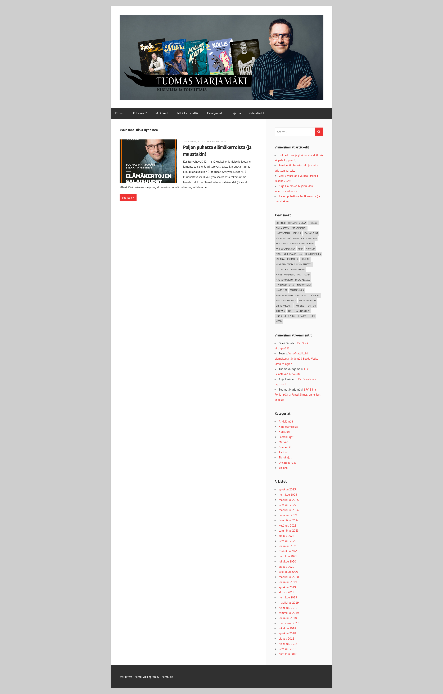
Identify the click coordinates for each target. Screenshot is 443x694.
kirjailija (310, 248)
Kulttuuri (284, 431)
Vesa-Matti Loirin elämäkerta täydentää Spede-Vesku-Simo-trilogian (297, 358)
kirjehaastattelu (292, 253)
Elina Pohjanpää (297, 223)
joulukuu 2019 (288, 582)
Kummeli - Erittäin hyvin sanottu (294, 264)
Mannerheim (298, 269)
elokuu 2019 (286, 592)
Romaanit (285, 447)
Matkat (283, 442)
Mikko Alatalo (302, 279)
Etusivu (119, 113)
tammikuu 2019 (289, 613)
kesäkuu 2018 (287, 649)
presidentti (301, 295)
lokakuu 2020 (287, 561)
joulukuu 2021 (288, 546)
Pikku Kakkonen (284, 295)
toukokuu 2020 (288, 571)
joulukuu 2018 (288, 618)
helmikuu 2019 (288, 607)
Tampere (299, 305)
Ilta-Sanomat (311, 233)
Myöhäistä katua (285, 285)
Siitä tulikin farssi (286, 300)
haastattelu (283, 233)
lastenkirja (282, 269)
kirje (278, 253)
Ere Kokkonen (298, 228)
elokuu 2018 (286, 638)
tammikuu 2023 (289, 530)
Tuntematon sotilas (299, 311)
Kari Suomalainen (285, 248)
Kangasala (282, 243)
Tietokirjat (285, 457)
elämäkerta (282, 228)
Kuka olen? (140, 113)
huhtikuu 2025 (288, 494)
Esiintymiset (214, 113)
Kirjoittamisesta (288, 426)
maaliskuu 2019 (289, 602)
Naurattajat (304, 285)
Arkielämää (286, 421)
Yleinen (283, 468)
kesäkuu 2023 (287, 525)
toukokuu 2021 (288, 551)
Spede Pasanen (284, 305)
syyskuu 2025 (287, 489)
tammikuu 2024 (289, 520)
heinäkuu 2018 (288, 643)
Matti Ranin (303, 274)
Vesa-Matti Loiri (306, 316)
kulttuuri (292, 259)
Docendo (281, 223)
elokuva (313, 223)
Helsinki (296, 233)
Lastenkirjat (286, 437)
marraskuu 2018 (289, 623)
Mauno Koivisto (284, 279)
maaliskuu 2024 (289, 510)
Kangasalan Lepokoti (302, 243)
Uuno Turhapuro (285, 316)
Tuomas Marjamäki (216, 141)
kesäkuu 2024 (287, 505)
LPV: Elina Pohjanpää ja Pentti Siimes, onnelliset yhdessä (297, 395)
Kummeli (305, 259)
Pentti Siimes (297, 290)
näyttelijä (281, 290)
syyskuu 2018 (287, 633)
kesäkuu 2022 (287, 541)
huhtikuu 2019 (288, 597)
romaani (315, 295)
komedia (280, 259)
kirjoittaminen (313, 253)
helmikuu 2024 (288, 515)
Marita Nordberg (285, 274)
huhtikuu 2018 (288, 654)
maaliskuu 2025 (289, 499)
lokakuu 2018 (287, 628)
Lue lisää (127, 197)
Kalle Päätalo (309, 238)
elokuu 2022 (286, 535)
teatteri (311, 305)
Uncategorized (287, 462)
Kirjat (234, 113)
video (279, 321)
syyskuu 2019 (287, 587)
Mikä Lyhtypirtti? (187, 113)
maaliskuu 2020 (289, 577)
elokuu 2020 (286, 566)
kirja (300, 248)
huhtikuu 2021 (288, 556)
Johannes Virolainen (287, 238)
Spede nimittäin (307, 300)
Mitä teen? (162, 113)
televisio (280, 311)
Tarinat (283, 452)
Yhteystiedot (256, 113)
